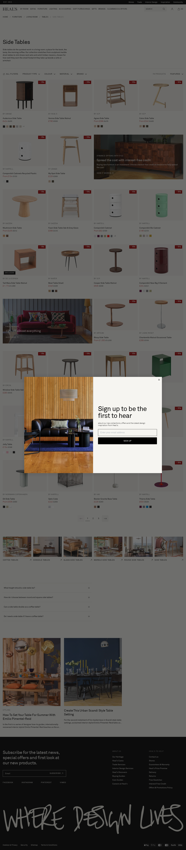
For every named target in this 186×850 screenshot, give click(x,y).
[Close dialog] (159, 380)
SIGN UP (127, 441)
